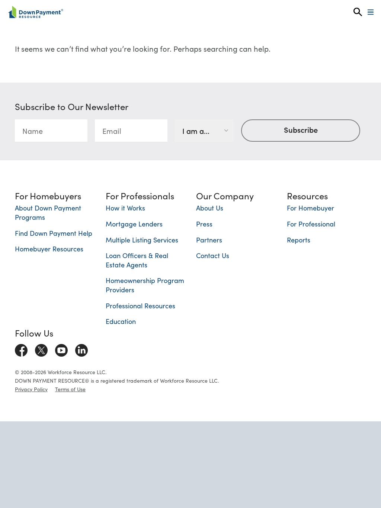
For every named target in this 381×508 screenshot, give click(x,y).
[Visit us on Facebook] (21, 348)
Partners (209, 239)
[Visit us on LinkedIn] (81, 348)
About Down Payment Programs (48, 212)
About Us (209, 207)
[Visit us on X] (41, 348)
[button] (357, 12)
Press (204, 223)
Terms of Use (70, 389)
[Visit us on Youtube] (61, 348)
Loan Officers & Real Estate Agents (137, 260)
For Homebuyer (310, 207)
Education (121, 321)
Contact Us (212, 255)
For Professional (311, 223)
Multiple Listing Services (142, 239)
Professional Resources (140, 305)
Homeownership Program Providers (145, 285)
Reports (298, 239)
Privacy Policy (31, 389)
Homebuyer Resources (49, 248)
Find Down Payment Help (53, 233)
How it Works (125, 207)
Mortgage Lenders (134, 223)
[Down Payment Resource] (35, 12)
